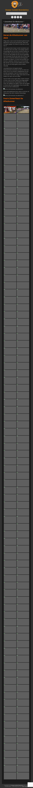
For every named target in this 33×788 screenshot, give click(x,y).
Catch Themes (25, 786)
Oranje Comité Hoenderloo (17, 10)
